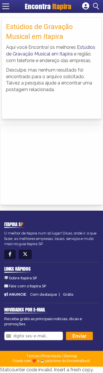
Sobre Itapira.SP (23, 278)
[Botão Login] (85, 6)
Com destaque (43, 294)
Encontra (48, 6)
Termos (32, 356)
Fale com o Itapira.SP (27, 286)
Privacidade (51, 356)
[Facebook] (10, 254)
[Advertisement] (47, 164)
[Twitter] (25, 254)
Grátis (68, 294)
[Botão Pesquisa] (97, 6)
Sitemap (70, 356)
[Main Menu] (5, 6)
